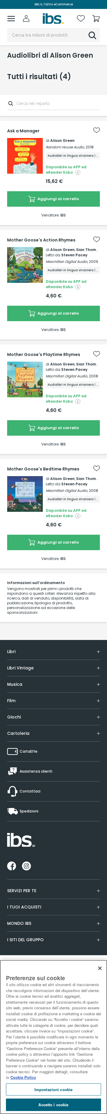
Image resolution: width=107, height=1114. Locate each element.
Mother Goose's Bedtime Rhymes (43, 469)
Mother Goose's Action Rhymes (41, 240)
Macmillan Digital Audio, (67, 261)
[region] (53, 1037)
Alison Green (62, 140)
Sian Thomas (88, 249)
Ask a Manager (23, 131)
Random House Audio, (65, 147)
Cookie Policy (23, 1077)
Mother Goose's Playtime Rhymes (43, 354)
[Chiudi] (99, 968)
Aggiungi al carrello (58, 199)
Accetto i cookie (53, 1104)
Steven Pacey (74, 255)
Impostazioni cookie (53, 1089)
